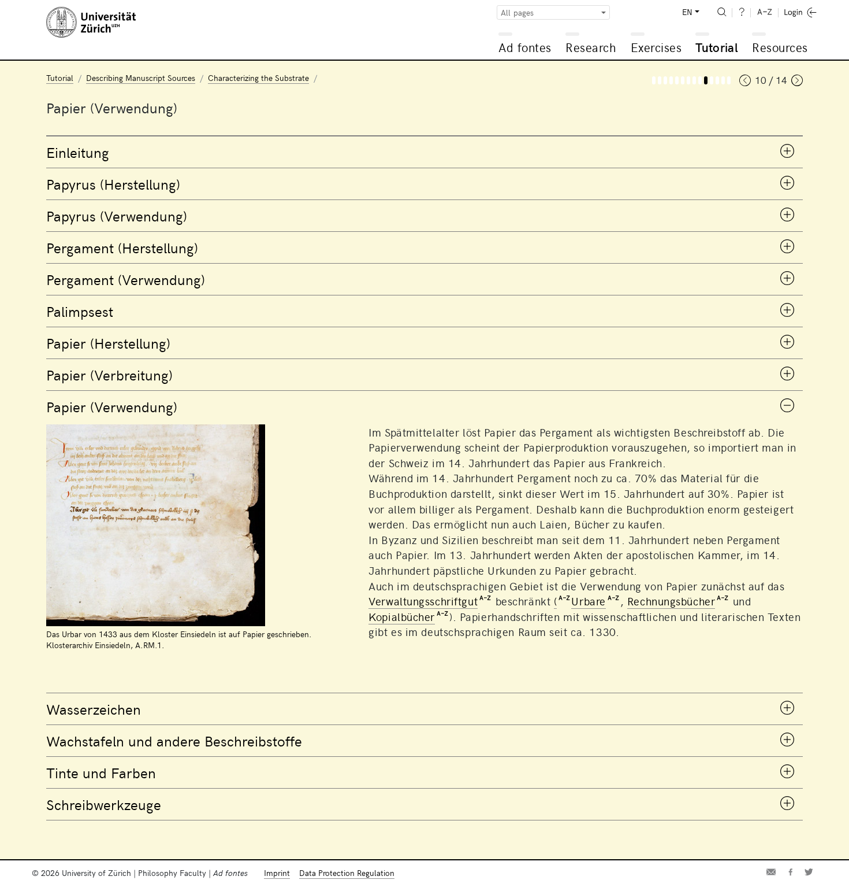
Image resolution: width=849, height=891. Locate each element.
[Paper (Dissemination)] (700, 80)
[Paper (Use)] (706, 80)
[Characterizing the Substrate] (654, 80)
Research (590, 47)
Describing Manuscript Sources (140, 77)
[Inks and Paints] (723, 80)
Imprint (277, 872)
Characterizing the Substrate (258, 77)
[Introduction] (659, 80)
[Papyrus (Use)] (671, 80)
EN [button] (687, 11)
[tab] (424, 152)
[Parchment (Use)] (682, 80)
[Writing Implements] (729, 80)
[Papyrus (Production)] (665, 80)
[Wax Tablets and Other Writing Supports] (717, 80)
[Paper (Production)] (694, 80)
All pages (517, 12)
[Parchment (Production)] (677, 80)
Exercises (656, 47)
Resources (780, 47)
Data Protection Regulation (346, 872)
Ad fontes (525, 47)
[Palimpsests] (688, 80)
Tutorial (716, 47)
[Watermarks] (711, 80)
